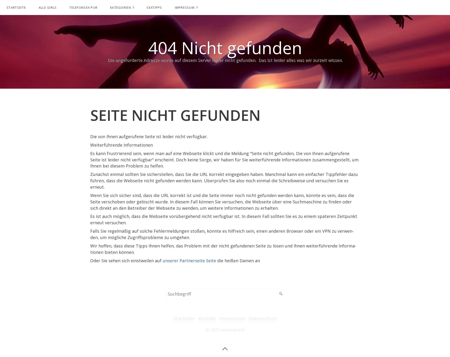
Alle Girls (48, 7)
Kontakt (207, 318)
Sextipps (154, 7)
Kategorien (120, 7)
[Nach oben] (225, 348)
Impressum (185, 7)
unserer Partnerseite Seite (189, 260)
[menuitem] (16, 7)
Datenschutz (263, 318)
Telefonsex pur (83, 7)
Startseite (16, 7)
